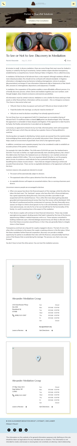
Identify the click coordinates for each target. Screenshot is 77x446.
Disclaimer (50, 421)
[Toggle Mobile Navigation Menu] (73, 4)
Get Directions (44, 330)
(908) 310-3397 (20, 315)
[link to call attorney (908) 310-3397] (3, 4)
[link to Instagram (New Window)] (14, 430)
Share (69, 60)
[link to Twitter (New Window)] (20, 430)
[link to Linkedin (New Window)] (26, 430)
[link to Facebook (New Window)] (8, 430)
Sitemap (40, 421)
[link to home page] (38, 4)
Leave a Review (18, 330)
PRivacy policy (12, 424)
